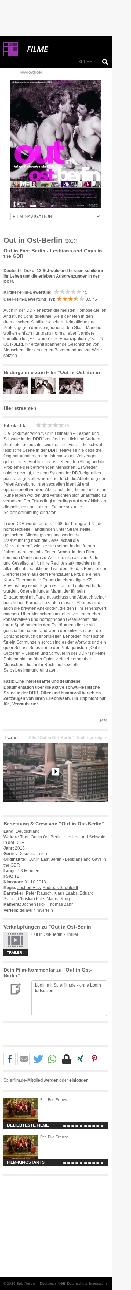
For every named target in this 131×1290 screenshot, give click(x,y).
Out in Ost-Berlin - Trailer (54, 934)
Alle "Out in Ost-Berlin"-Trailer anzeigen (68, 737)
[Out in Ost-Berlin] (55, 807)
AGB (61, 1283)
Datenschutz (77, 1283)
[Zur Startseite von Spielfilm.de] (10, 55)
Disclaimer (48, 1283)
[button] (9, 1059)
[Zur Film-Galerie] (17, 393)
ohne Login (90, 985)
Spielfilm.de (64, 985)
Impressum (98, 1283)
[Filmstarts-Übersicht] (63, 49)
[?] (51, 299)
